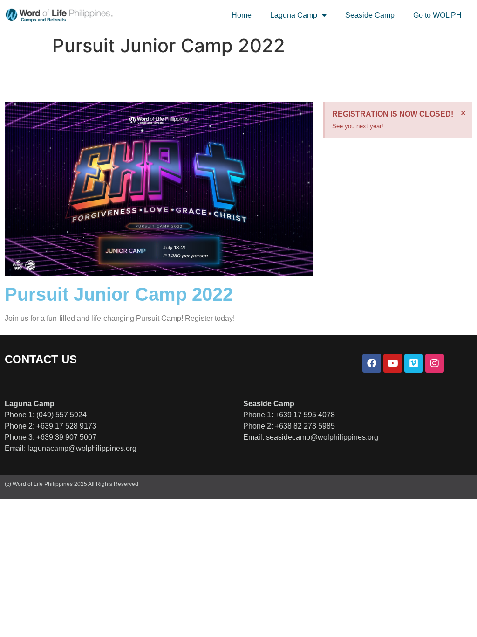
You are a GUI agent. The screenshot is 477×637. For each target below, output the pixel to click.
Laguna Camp (293, 15)
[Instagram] (434, 363)
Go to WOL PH (437, 15)
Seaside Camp (370, 15)
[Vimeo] (413, 363)
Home (242, 15)
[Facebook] (371, 363)
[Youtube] (392, 363)
